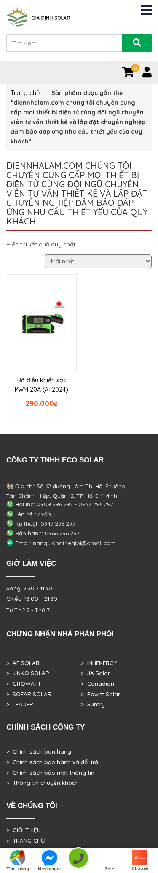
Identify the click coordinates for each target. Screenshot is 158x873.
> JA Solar (95, 673)
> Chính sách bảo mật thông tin (50, 772)
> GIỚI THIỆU (23, 830)
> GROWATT (23, 683)
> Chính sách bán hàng (38, 751)
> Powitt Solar (100, 694)
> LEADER (19, 704)
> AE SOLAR (23, 662)
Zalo (110, 869)
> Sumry (93, 704)
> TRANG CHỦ (25, 840)
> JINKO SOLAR (27, 673)
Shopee (140, 868)
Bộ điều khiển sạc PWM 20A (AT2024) (41, 384)
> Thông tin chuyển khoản (42, 782)
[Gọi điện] (78, 860)
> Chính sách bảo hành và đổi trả (52, 762)
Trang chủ (25, 93)
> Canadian (97, 683)
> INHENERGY (99, 662)
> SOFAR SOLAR (28, 694)
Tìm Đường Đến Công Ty (18, 869)
